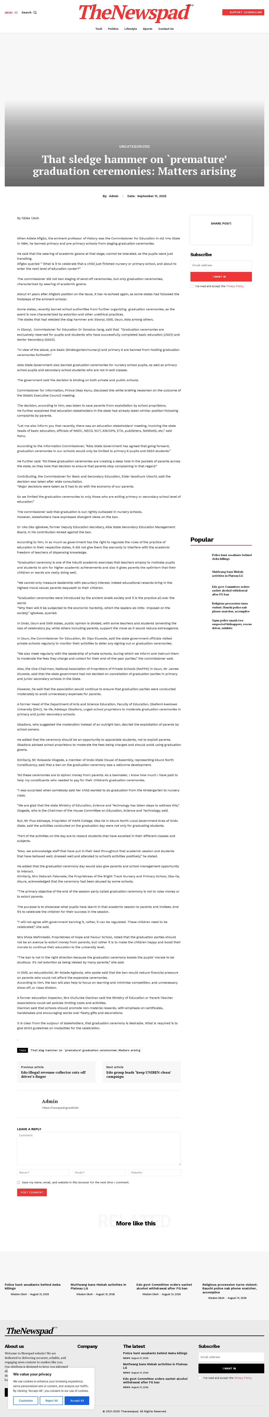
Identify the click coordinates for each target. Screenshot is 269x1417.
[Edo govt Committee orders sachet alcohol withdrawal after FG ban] (199, 590)
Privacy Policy (234, 286)
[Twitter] (212, 233)
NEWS (126, 1358)
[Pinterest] (221, 233)
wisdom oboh (19, 1294)
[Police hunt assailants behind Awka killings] (199, 556)
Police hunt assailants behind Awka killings (155, 1353)
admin (113, 196)
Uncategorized (134, 146)
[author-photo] (7, 1294)
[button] (30, 12)
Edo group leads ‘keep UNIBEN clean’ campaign (138, 1074)
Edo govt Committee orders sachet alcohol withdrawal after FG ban (231, 590)
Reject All (51, 1400)
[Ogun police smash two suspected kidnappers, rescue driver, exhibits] (199, 624)
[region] (51, 1388)
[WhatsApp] (230, 233)
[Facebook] (203, 233)
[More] (239, 233)
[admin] (26, 1104)
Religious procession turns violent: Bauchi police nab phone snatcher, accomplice (231, 607)
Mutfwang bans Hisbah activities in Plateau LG (227, 573)
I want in (219, 276)
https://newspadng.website (60, 1107)
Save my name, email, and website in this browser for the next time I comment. (75, 1182)
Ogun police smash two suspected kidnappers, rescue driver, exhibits (232, 624)
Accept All (77, 1400)
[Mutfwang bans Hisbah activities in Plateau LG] (199, 573)
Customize (26, 1400)
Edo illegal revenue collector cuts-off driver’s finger (53, 1074)
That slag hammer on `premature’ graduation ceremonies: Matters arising (85, 1050)
